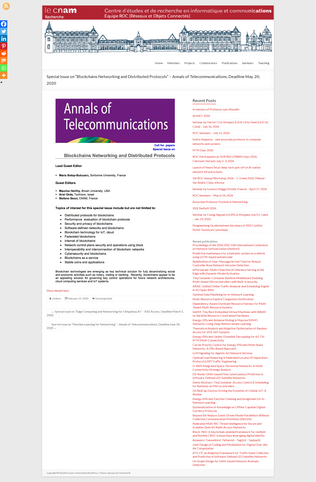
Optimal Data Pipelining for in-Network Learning (223, 294)
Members (173, 63)
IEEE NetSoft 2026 (204, 208)
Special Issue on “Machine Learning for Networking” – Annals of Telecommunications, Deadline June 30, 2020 (113, 326)
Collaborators (208, 63)
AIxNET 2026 (201, 115)
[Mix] (3, 60)
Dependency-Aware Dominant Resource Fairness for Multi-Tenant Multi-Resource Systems (230, 305)
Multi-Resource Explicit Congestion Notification (223, 299)
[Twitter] (3, 31)
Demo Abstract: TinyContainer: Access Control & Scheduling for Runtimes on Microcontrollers (231, 384)
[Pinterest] (3, 46)
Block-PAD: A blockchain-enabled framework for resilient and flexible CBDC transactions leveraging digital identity (229, 433)
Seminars (247, 63)
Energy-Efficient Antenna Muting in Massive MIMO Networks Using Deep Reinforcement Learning (225, 321)
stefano (56, 298)
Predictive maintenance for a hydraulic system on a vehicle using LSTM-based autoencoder (229, 255)
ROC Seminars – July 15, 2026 (211, 133)
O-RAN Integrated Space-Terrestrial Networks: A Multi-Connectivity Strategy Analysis (228, 367)
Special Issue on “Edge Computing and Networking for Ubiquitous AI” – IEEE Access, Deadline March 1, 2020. (115, 313)
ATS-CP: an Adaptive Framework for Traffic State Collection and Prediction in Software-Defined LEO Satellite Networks (231, 454)
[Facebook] (3, 24)
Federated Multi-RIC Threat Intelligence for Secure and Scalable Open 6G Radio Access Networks (227, 425)
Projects (189, 63)
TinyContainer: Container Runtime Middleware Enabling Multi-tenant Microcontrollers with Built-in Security (228, 279)
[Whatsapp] (3, 68)
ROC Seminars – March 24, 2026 (213, 195)
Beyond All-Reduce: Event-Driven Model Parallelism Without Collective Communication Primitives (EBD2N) (231, 417)
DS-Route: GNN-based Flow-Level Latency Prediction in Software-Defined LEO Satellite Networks (228, 375)
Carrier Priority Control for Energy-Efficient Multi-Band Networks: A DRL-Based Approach (228, 346)
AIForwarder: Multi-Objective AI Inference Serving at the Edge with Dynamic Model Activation (228, 271)
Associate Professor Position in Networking (220, 201)
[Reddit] (3, 53)
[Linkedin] (3, 38)
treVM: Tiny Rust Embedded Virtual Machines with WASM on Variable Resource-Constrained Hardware (229, 313)
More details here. (58, 290)
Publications (230, 63)
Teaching (263, 63)
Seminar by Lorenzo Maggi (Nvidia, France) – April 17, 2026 (230, 189)
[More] (3, 75)
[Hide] (1, 82)
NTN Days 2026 (203, 150)
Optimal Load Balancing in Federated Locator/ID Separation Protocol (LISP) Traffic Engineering (230, 359)
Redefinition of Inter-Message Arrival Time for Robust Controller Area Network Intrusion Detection (227, 263)
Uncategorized (103, 298)
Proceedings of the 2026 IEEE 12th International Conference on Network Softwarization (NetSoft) (230, 246)
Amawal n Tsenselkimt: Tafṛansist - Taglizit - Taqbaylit (226, 440)
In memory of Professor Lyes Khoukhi (216, 109)
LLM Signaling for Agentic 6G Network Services (223, 353)
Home (159, 63)
